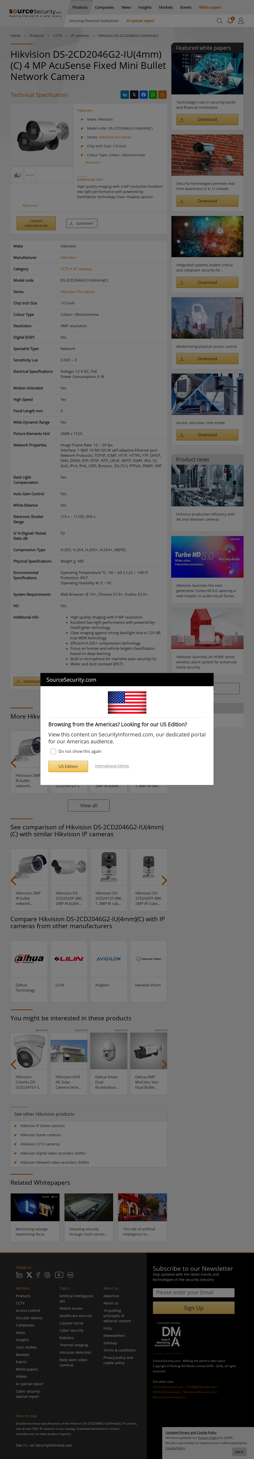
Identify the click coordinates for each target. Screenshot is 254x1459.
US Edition (68, 766)
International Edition (112, 766)
